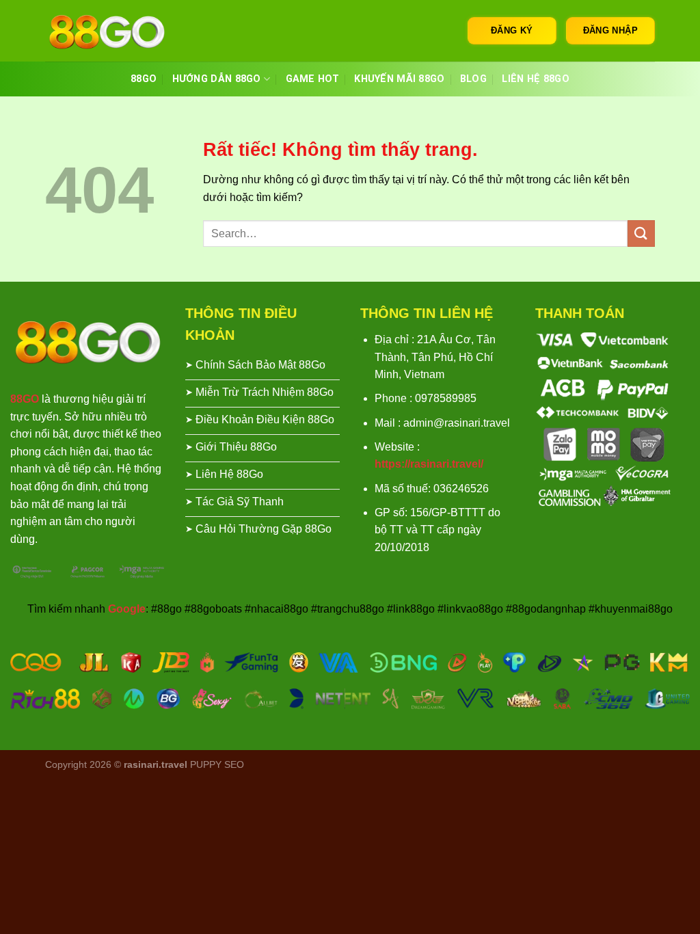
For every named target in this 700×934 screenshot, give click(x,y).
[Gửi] (641, 233)
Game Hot (312, 79)
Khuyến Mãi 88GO (399, 79)
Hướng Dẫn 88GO (216, 79)
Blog (473, 79)
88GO (144, 79)
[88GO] (113, 31)
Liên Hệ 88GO (535, 79)
